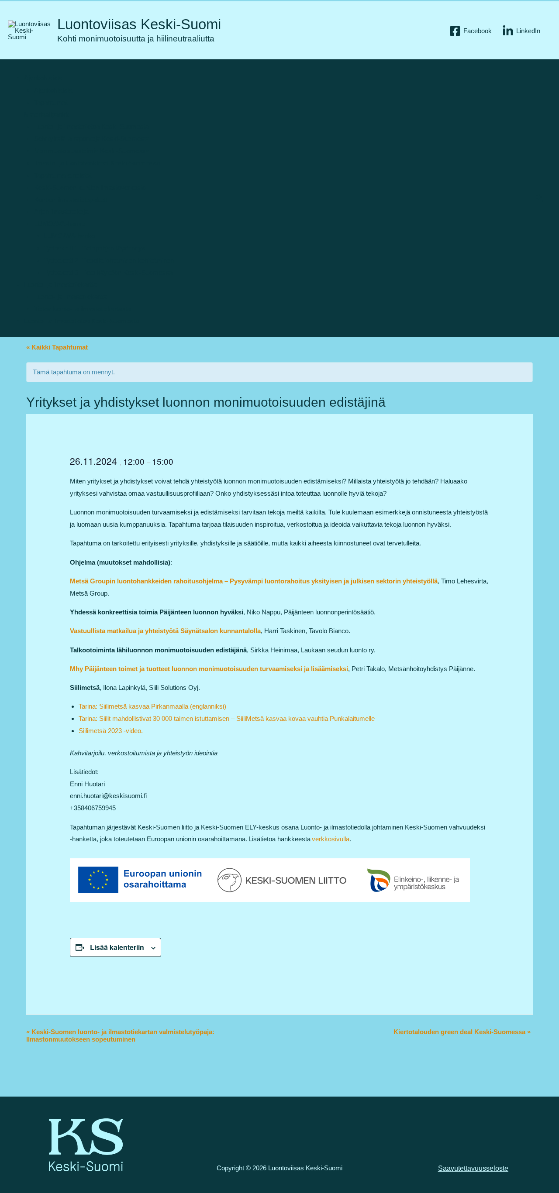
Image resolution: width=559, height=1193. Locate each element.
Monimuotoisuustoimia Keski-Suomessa (91, 150)
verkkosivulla (330, 839)
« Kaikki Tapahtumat (57, 347)
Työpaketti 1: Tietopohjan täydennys (94, 248)
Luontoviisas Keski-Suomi (139, 24)
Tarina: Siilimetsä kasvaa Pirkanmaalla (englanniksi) (152, 706)
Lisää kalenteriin (117, 947)
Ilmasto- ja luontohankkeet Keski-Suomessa (97, 163)
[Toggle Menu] (24, 67)
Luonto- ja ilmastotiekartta (60, 284)
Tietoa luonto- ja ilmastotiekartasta (82, 308)
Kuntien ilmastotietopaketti (71, 199)
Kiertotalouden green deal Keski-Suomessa (462, 1031)
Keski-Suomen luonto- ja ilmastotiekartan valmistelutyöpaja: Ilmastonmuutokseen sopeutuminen (120, 1035)
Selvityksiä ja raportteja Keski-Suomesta (91, 138)
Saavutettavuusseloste (473, 1168)
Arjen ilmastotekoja (61, 211)
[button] (540, 198)
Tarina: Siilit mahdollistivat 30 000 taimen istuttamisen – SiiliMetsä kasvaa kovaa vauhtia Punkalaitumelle (227, 718)
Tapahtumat (50, 102)
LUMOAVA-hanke (59, 223)
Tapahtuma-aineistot (62, 175)
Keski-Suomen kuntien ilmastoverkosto (90, 187)
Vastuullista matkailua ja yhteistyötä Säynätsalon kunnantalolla (165, 630)
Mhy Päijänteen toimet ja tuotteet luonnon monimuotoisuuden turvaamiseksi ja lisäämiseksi (209, 668)
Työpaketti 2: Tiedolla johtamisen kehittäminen (109, 260)
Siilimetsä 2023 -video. (111, 730)
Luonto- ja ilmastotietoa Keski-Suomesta (91, 126)
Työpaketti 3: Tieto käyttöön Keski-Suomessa (108, 272)
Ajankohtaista (43, 78)
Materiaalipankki (47, 114)
